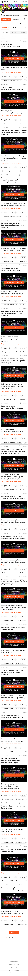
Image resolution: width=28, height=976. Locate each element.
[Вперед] (24, 937)
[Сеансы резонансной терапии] (3, 11)
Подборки (15, 27)
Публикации (5, 27)
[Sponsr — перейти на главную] (4, 2)
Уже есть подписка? (14, 62)
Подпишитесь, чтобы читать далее (11, 72)
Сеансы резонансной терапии (14, 15)
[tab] (5, 27)
